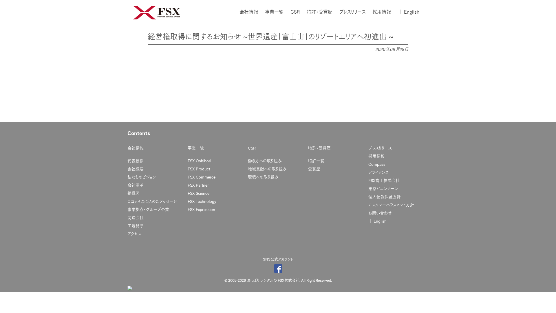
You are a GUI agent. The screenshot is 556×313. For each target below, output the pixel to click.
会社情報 (248, 12)
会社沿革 (135, 185)
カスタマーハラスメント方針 (391, 205)
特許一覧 (316, 160)
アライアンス (378, 172)
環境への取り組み (263, 177)
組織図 (133, 193)
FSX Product (199, 169)
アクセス (134, 233)
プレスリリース (352, 12)
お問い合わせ (380, 213)
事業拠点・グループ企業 (148, 209)
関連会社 (135, 217)
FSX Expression (201, 209)
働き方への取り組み (265, 160)
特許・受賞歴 (319, 12)
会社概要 (135, 169)
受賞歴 (314, 169)
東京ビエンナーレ (383, 188)
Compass (376, 164)
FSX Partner (198, 185)
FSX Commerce (201, 177)
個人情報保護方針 (384, 196)
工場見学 (135, 225)
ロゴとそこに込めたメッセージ (152, 201)
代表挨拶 (135, 160)
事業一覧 (274, 12)
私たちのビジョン (141, 177)
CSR (295, 12)
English (408, 12)
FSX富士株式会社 (384, 180)
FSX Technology (202, 201)
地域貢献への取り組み (267, 169)
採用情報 (381, 12)
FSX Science (198, 193)
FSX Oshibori (199, 160)
